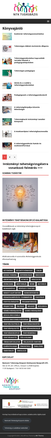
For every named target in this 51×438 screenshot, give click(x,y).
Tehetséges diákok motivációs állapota (31, 46)
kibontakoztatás (11, 279)
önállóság (38, 346)
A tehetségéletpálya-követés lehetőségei (27, 108)
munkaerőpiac (9, 288)
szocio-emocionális (12, 315)
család (39, 271)
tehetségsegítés (10, 337)
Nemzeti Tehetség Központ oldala (17, 420)
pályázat (20, 306)
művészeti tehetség (27, 288)
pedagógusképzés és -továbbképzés (18, 297)
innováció (39, 275)
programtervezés (29, 302)
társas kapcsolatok (12, 342)
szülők (34, 320)
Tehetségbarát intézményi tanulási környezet (29, 120)
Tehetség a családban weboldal (16, 428)
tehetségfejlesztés (11, 328)
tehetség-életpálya (12, 324)
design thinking (10, 275)
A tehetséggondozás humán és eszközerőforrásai (27, 144)
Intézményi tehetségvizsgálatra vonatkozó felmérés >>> (25, 166)
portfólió (39, 297)
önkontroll (25, 346)
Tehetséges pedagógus (24, 71)
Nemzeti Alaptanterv (12, 293)
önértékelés (9, 351)
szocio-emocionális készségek (16, 320)
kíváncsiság (8, 284)
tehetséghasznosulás (31, 328)
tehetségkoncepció (12, 333)
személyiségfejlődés (33, 311)
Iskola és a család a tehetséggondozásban (24, 84)
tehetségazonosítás (31, 324)
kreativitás (36, 279)
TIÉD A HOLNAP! (26, 337)
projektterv (9, 306)
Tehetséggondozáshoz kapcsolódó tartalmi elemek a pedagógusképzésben (29, 60)
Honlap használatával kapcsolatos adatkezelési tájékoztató (24, 414)
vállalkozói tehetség (32, 342)
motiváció (42, 284)
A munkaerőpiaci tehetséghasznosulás (31, 131)
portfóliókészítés (11, 302)
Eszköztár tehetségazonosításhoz (29, 34)
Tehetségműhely (29, 333)
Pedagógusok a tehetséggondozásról (30, 95)
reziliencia (42, 306)
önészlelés (21, 351)
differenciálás (26, 275)
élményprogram (10, 346)
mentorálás (21, 284)
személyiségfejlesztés (12, 311)
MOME (32, 284)
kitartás (24, 279)
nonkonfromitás (31, 293)
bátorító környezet (24, 271)
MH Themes (40, 436)
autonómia (8, 271)
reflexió (31, 306)
